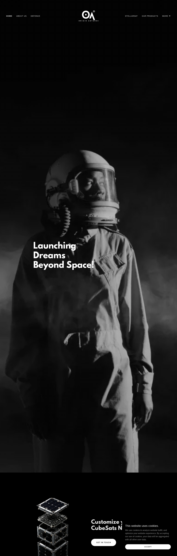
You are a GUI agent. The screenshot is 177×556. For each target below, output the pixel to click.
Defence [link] (35, 16)
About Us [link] (21, 16)
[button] (166, 16)
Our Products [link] (150, 16)
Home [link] (9, 16)
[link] (88, 16)
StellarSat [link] (131, 16)
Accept (147, 547)
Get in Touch (103, 542)
